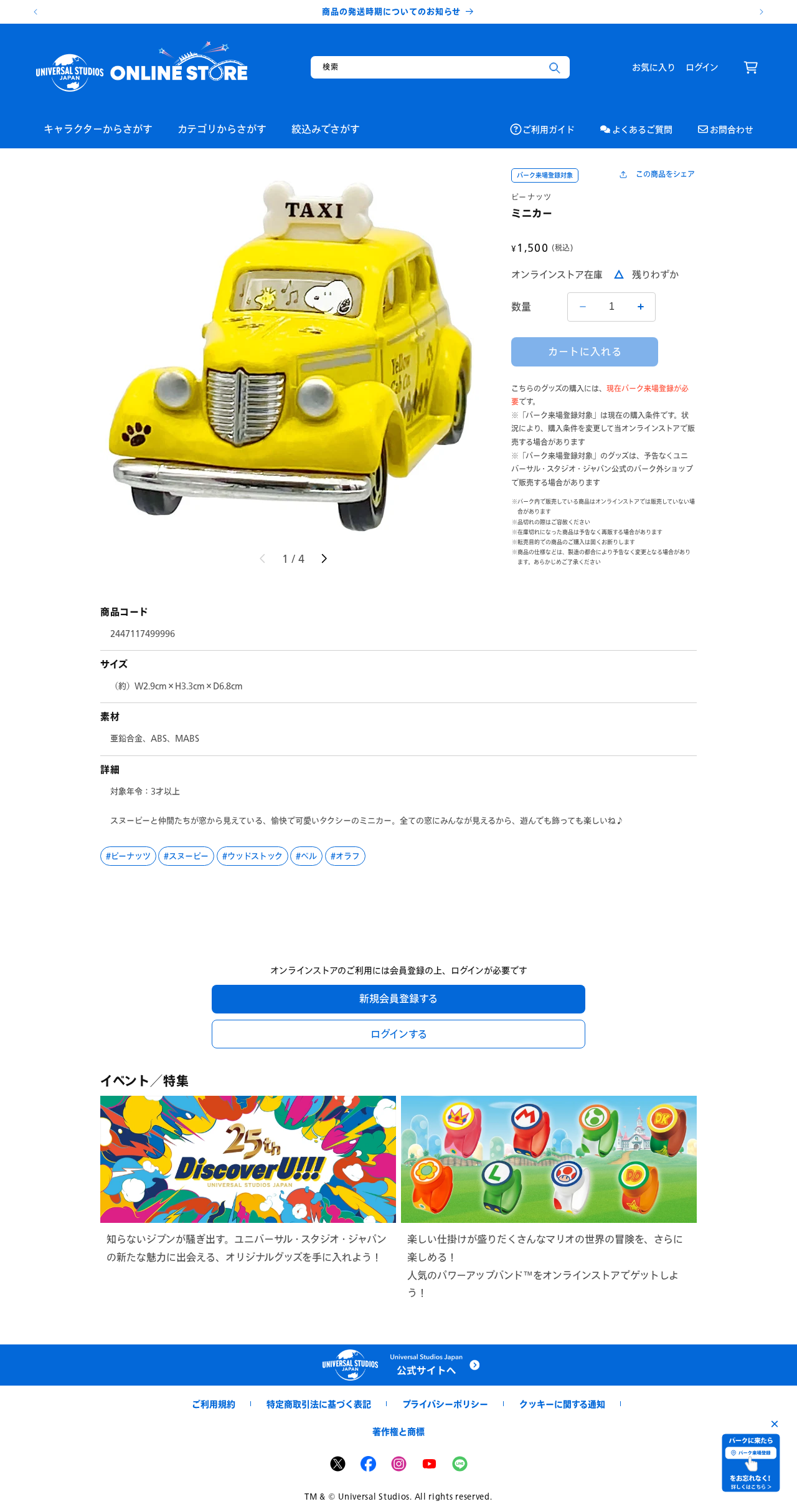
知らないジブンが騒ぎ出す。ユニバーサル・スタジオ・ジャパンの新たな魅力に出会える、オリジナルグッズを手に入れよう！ (246, 1247)
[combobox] (440, 67)
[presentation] (293, 354)
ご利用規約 (213, 1404)
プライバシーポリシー (445, 1404)
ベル (309, 855)
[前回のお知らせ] (35, 12)
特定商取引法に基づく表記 (318, 1404)
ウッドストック (255, 855)
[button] (751, 67)
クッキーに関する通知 (562, 1404)
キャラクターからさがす (98, 128)
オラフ (348, 855)
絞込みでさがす (325, 128)
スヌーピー (189, 855)
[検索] (554, 67)
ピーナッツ (531, 197)
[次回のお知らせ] (761, 12)
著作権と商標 (398, 1431)
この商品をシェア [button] (665, 174)
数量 (521, 306)
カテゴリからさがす (221, 128)
